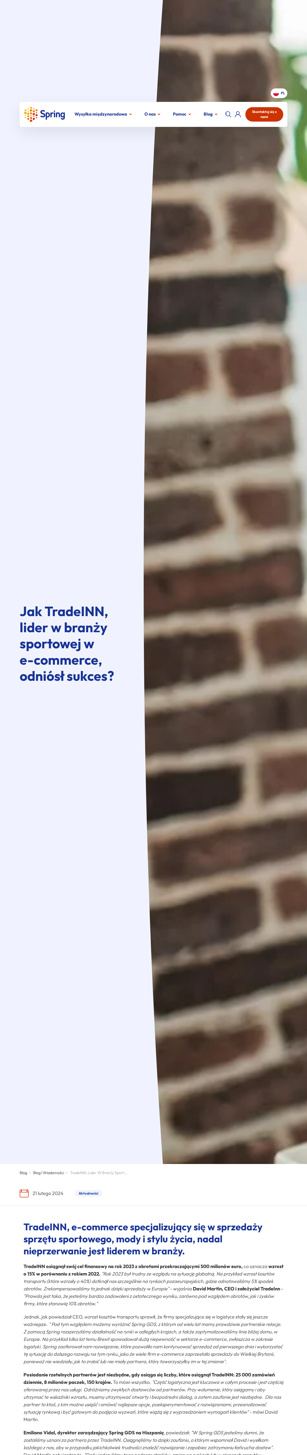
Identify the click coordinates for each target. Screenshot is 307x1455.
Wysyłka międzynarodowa (101, 114)
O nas (150, 114)
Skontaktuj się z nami (264, 114)
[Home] (44, 114)
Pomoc (179, 114)
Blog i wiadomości (48, 1172)
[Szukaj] (228, 114)
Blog (208, 114)
